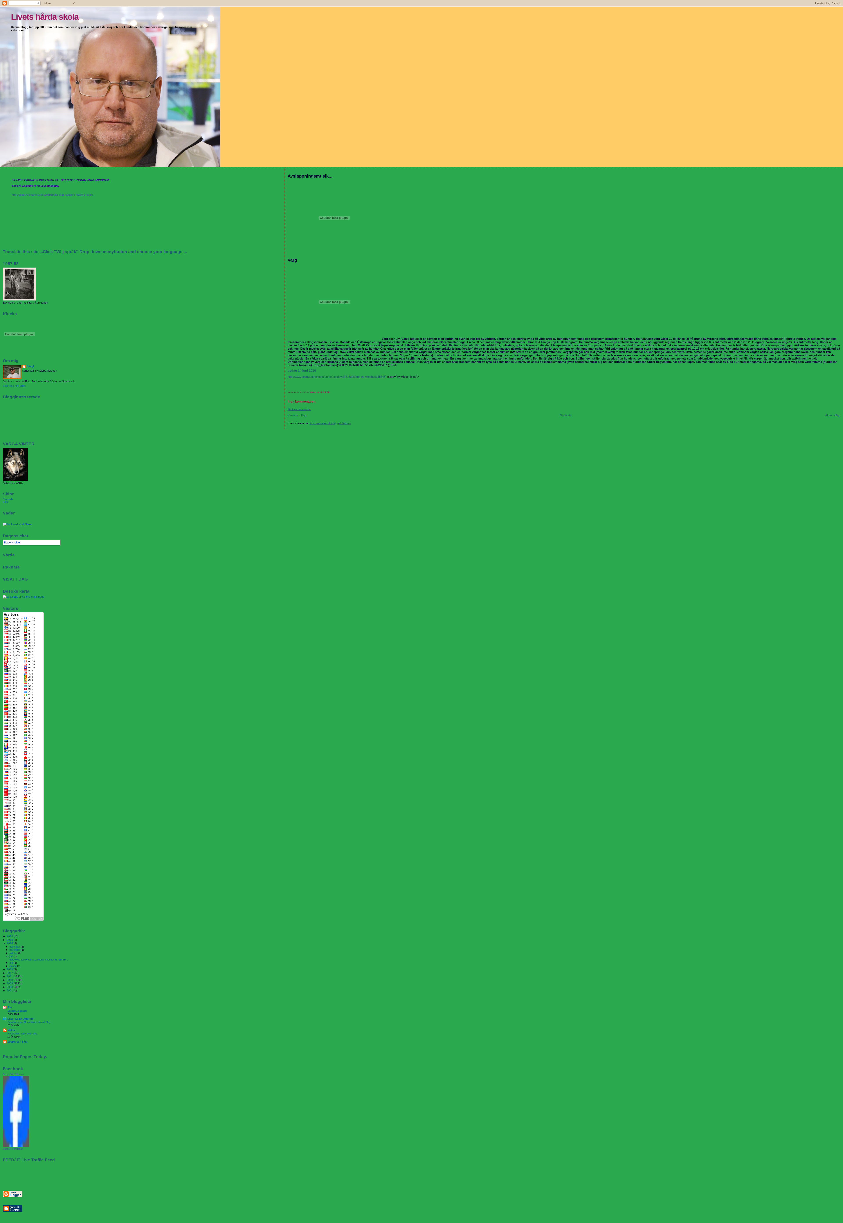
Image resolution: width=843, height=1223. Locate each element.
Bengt (30, 366)
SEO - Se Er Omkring (20, 1018)
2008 (10, 987)
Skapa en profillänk (13, 1148)
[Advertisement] (28, 1176)
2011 (10, 976)
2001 (10, 990)
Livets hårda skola (45, 17)
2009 (10, 983)
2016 (10, 936)
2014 (10, 943)
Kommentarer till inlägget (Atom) (330, 423)
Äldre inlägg (832, 415)
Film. (6, 502)
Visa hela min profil (14, 385)
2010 (10, 979)
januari (13, 966)
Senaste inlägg (297, 415)
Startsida (565, 415)
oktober (13, 953)
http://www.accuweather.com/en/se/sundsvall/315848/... (38, 959)
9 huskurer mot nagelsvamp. (22, 1033)
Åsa (10, 1007)
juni (11, 956)
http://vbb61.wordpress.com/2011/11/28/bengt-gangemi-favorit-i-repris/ (52, 195)
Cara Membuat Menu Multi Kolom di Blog (28, 1022)
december (15, 946)
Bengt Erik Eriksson (13, 1074)
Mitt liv (11, 1030)
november (15, 949)
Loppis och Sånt (17, 1041)
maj (11, 962)
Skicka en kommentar (299, 409)
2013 (10, 969)
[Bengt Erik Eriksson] (16, 1145)
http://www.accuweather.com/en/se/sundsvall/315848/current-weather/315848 (336, 376)
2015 (10, 939)
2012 (10, 972)
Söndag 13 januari (17, 1010)
